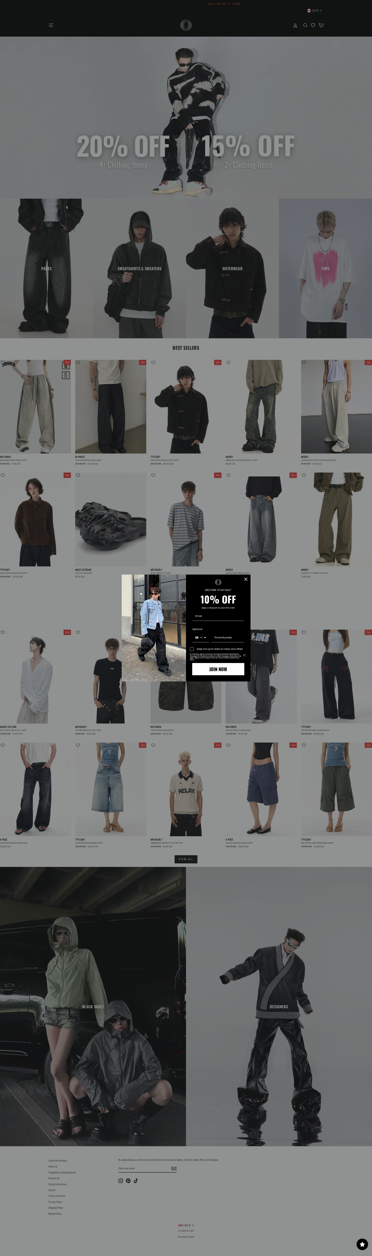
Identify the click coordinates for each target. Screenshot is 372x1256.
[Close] (246, 579)
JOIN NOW (218, 669)
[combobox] (200, 637)
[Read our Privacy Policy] (244, 655)
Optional (197, 629)
